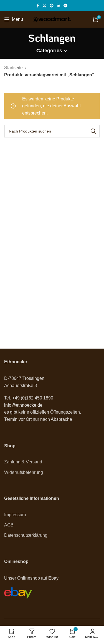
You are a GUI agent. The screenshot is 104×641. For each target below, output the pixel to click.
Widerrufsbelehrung (23, 472)
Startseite (14, 67)
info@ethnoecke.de (23, 405)
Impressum (15, 514)
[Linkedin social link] (58, 5)
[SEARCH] (93, 131)
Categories (49, 50)
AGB (9, 525)
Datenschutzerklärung (25, 535)
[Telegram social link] (65, 5)
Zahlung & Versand (23, 462)
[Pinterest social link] (51, 5)
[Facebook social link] (38, 5)
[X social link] (44, 5)
